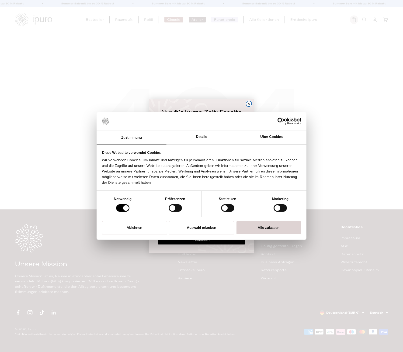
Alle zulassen (268, 228)
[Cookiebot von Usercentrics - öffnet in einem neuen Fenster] (281, 121)
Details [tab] (201, 137)
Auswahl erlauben (201, 228)
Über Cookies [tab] (271, 137)
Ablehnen (134, 228)
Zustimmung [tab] (131, 137)
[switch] (175, 208)
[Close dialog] (249, 104)
